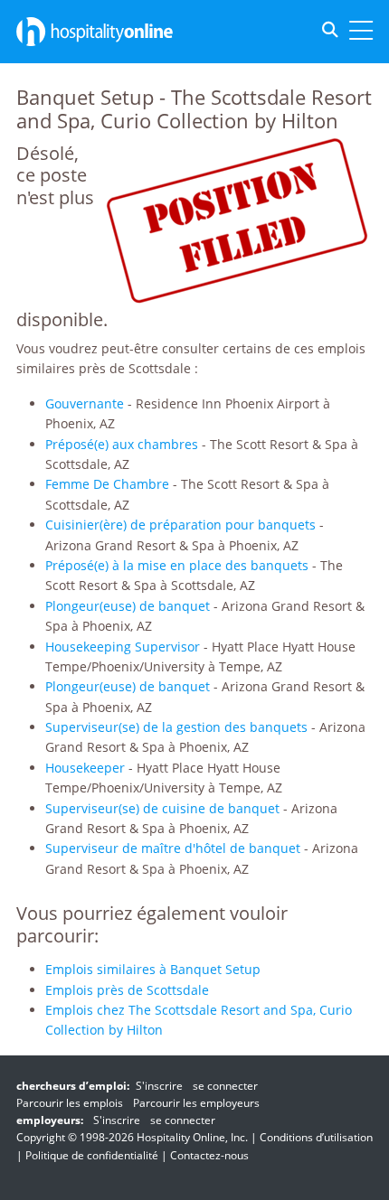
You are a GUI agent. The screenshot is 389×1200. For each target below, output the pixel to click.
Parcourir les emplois (69, 1103)
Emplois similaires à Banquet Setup (153, 969)
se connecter (225, 1085)
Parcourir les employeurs (196, 1103)
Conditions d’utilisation (316, 1137)
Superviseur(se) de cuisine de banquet (162, 808)
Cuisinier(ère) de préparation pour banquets (180, 524)
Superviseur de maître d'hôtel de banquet (172, 848)
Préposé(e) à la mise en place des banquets (176, 565)
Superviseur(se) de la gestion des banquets (176, 727)
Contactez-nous (209, 1155)
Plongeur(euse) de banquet (127, 605)
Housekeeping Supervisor (122, 646)
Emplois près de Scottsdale (127, 989)
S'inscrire (159, 1085)
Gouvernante (84, 403)
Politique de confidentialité (91, 1155)
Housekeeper (85, 767)
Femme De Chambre (107, 483)
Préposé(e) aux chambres (121, 444)
